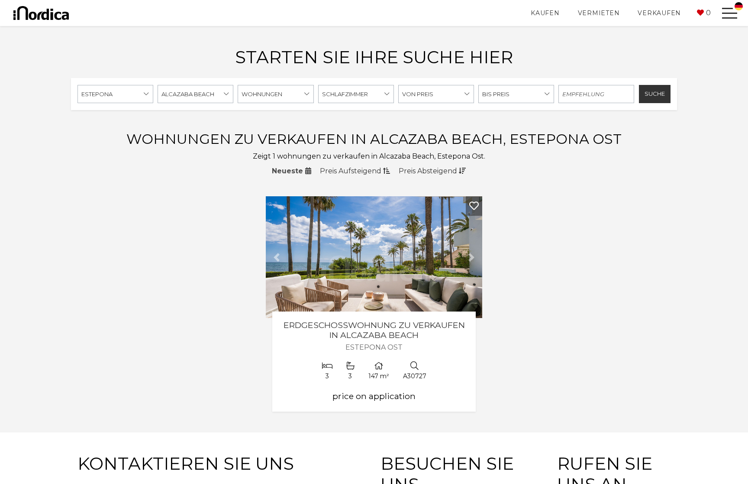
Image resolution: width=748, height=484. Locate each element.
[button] (704, 13)
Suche (655, 93)
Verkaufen (659, 13)
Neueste (288, 171)
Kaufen (545, 13)
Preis (350, 171)
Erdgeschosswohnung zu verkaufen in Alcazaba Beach (374, 330)
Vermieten (599, 13)
